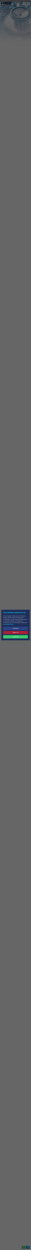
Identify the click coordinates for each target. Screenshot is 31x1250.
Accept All (15, 636)
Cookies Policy (9, 624)
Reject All (15, 632)
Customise (15, 628)
